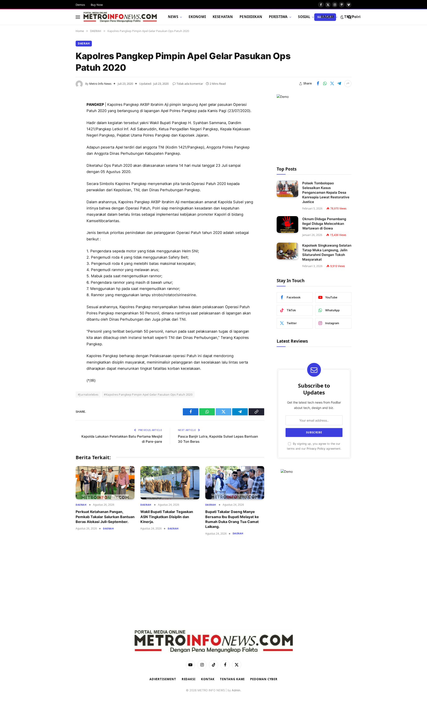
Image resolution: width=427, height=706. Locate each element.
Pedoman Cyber (264, 679)
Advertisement (162, 679)
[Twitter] (60, 127)
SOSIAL (304, 16)
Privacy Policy (316, 448)
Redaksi (188, 679)
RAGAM (327, 16)
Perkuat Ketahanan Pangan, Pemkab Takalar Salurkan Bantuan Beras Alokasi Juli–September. (105, 516)
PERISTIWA (278, 16)
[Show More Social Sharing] (347, 83)
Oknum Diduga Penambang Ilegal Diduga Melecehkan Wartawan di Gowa (324, 223)
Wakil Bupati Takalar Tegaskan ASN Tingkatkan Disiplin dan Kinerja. (166, 516)
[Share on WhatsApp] (325, 83)
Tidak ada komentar (190, 84)
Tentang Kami (232, 679)
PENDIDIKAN (251, 16)
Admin (236, 690)
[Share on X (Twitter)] (332, 83)
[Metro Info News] (120, 17)
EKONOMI (197, 16)
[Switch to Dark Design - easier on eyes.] (342, 17)
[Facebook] (60, 116)
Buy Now (97, 5)
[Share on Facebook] (317, 83)
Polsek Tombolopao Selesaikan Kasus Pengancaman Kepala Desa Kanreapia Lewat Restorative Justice (325, 192)
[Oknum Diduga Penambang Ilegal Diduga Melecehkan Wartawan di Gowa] (287, 224)
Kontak (207, 679)
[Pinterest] (60, 150)
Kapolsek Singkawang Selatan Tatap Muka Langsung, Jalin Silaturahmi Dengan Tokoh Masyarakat (326, 252)
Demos (80, 5)
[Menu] (78, 17)
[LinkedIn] (60, 138)
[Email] (60, 161)
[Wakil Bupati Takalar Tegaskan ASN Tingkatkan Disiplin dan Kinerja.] (169, 482)
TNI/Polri (352, 16)
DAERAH (84, 43)
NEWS (173, 16)
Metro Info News (100, 84)
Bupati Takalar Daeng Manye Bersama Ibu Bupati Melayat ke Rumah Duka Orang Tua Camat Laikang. (232, 519)
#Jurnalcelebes (88, 394)
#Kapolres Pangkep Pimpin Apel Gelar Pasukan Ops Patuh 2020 (148, 394)
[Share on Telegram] (339, 83)
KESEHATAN (223, 16)
